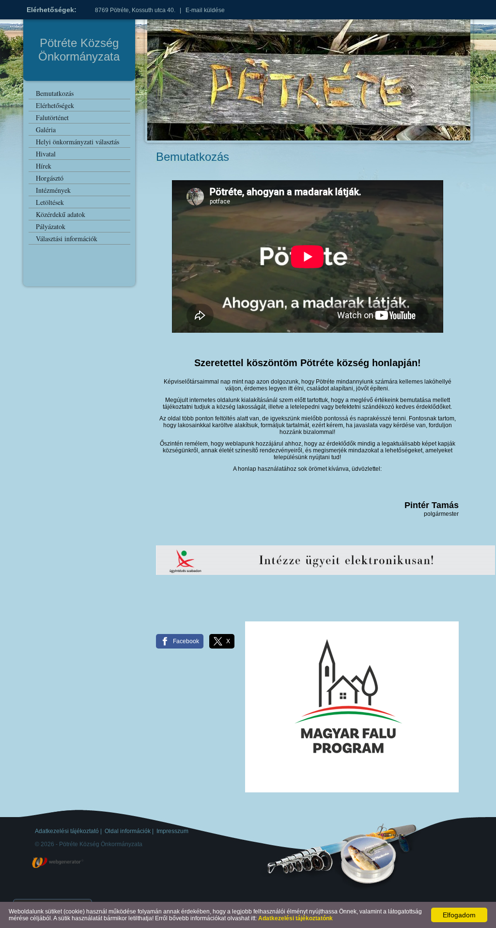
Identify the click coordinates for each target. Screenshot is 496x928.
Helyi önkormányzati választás (77, 141)
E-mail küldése (205, 10)
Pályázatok (50, 226)
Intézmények (53, 190)
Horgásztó (49, 178)
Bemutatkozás (55, 93)
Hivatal (46, 153)
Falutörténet (52, 117)
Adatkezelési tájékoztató (67, 831)
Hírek (43, 165)
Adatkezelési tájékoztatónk (295, 918)
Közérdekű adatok (60, 214)
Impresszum (172, 831)
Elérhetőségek (55, 105)
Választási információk (66, 238)
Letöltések (50, 202)
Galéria (46, 129)
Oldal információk (128, 831)
